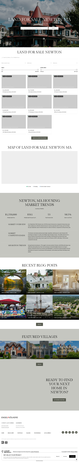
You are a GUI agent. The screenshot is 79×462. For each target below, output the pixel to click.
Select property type (5, 63)
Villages (28, 432)
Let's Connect (47, 432)
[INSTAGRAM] (66, 432)
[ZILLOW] (76, 432)
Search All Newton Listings (39, 138)
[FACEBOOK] (63, 432)
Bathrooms (29, 63)
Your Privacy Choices (39, 460)
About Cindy (11, 432)
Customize (65, 456)
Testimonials (37, 432)
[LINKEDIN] (69, 432)
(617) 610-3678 (4, 425)
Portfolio (20, 432)
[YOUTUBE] (73, 432)
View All (39, 324)
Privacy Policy (74, 451)
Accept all (72, 456)
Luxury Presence (35, 451)
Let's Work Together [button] (59, 399)
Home (2, 432)
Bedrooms (55, 63)
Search (53, 28)
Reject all (57, 456)
